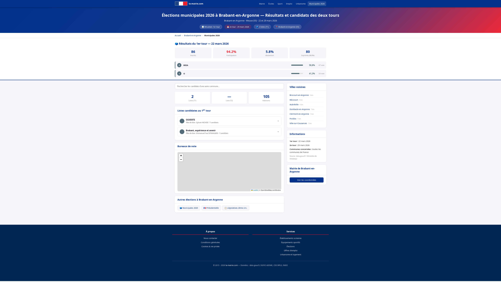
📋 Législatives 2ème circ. (235, 208)
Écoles (271, 3)
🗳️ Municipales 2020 (189, 208)
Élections (291, 246)
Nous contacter (210, 238)
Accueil (178, 35)
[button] (181, 156)
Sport (280, 3)
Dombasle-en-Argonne (302, 109)
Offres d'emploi (290, 250)
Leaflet (255, 190)
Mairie (262, 3)
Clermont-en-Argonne (302, 114)
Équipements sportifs (290, 242)
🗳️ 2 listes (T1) (262, 27)
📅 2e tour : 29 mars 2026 (238, 27)
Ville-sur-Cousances (301, 123)
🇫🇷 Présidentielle (211, 208)
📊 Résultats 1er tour (211, 27)
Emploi (289, 3)
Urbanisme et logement (290, 254)
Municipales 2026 (317, 3)
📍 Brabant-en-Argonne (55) (287, 27)
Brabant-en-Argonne (192, 35)
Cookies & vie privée (210, 246)
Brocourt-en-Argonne (301, 95)
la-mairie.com (232, 265)
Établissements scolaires (291, 238)
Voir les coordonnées (306, 180)
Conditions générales (210, 242)
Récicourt (296, 100)
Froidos (295, 118)
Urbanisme (301, 3)
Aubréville (296, 104)
